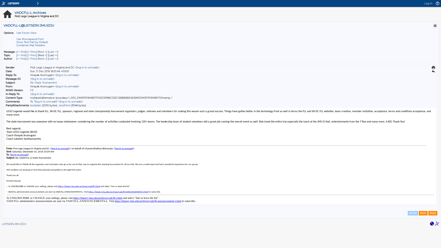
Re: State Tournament (43, 82)
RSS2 (433, 213)
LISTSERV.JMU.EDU (14, 224)
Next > (42, 51)
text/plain (35, 105)
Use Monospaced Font (30, 39)
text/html (64, 105)
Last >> (53, 51)
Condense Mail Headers (30, 45)
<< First (21, 51)
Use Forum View (26, 32)
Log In (428, 3)
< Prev (32, 51)
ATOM (413, 213)
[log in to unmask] (87, 67)
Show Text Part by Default (32, 42)
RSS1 (423, 213)
